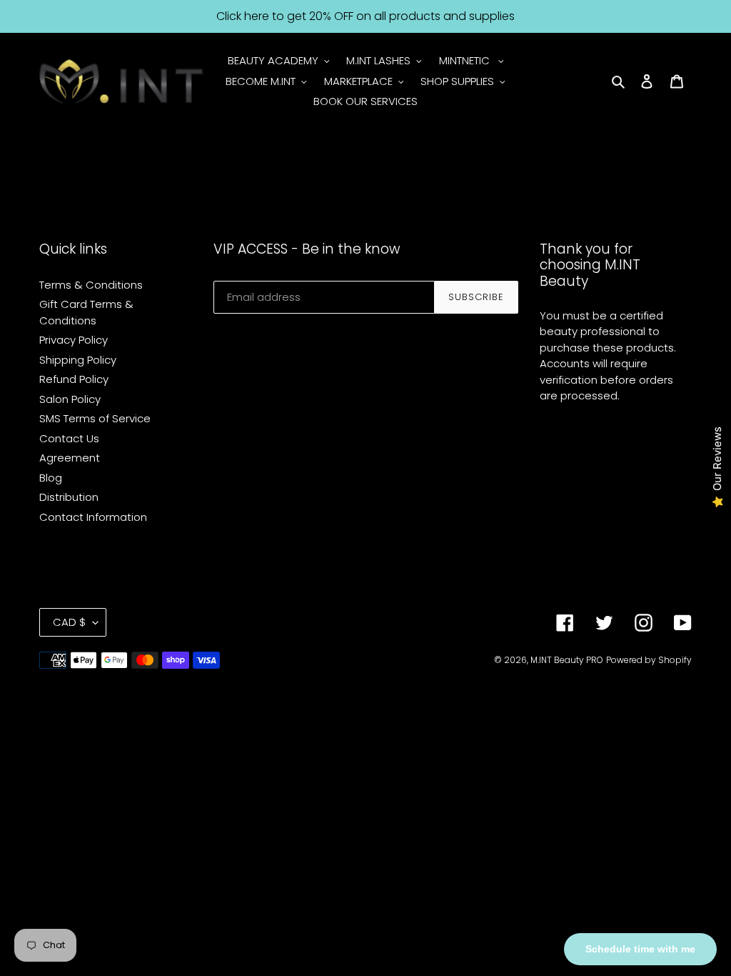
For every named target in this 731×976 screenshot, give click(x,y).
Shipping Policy (77, 359)
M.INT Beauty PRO (566, 660)
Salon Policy (70, 399)
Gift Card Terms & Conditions (86, 312)
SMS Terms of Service (95, 418)
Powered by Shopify (649, 660)
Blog (50, 477)
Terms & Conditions (91, 284)
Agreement (69, 457)
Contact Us (69, 438)
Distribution (69, 496)
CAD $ (69, 621)
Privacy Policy (73, 339)
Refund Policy (74, 379)
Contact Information (93, 516)
